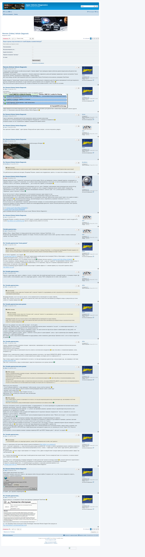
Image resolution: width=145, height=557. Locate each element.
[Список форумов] (14, 6)
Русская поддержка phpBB (50, 539)
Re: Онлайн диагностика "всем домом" (15, 243)
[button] (98, 39)
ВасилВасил (84, 162)
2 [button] (92, 38)
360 (88, 189)
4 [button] (96, 38)
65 (87, 287)
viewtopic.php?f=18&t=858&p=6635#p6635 (16, 208)
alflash (9, 35)
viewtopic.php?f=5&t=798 (9, 360)
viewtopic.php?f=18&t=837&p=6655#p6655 (14, 209)
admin (83, 186)
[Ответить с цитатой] (79, 67)
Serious (83, 114)
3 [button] (94, 38)
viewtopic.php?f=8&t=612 (10, 256)
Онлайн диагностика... (10, 229)
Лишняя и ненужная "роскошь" (11, 54)
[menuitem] (10, 12)
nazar (83, 130)
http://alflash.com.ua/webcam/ (47, 444)
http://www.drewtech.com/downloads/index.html (14, 525)
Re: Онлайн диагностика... (11, 271)
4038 (88, 76)
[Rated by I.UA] (72, 548)
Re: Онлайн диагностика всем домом (14, 304)
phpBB (48, 538)
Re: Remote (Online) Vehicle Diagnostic (14, 87)
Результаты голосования (38, 63)
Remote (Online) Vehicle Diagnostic (15, 33)
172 (88, 132)
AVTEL (83, 285)
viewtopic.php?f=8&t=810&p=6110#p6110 (63, 259)
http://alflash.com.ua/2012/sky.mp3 (15, 220)
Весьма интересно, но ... (9, 49)
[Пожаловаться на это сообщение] (76, 67)
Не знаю (5, 57)
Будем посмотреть (8, 52)
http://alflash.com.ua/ (8, 267)
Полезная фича (7, 47)
